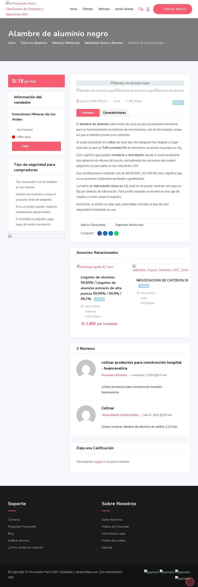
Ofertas (88, 9)
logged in (100, 462)
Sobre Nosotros (112, 519)
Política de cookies (114, 540)
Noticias (104, 9)
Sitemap (107, 547)
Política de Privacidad (115, 526)
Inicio (73, 9)
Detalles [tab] (88, 113)
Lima (117, 101)
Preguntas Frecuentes (22, 526)
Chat (25, 146)
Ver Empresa (25, 129)
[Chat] (141, 9)
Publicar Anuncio (175, 9)
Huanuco (90, 311)
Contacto (14, 519)
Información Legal (113, 533)
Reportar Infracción (129, 225)
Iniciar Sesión (124, 9)
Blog (11, 533)
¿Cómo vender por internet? (26, 547)
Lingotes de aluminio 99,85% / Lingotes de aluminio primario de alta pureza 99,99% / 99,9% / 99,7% (101, 288)
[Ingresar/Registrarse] (148, 9)
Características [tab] (114, 113)
